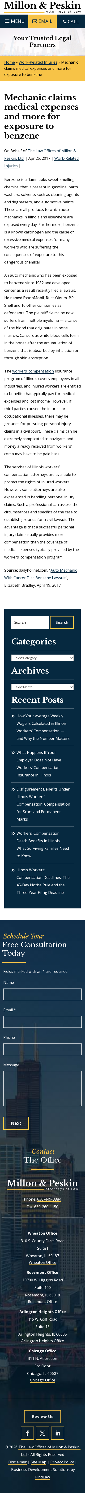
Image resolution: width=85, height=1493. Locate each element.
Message (11, 1064)
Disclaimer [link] (17, 1462)
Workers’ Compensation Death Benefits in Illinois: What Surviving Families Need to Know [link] (43, 844)
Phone (9, 1037)
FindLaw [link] (42, 1477)
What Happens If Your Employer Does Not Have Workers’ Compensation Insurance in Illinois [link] (39, 764)
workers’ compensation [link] (33, 371)
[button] (14, 20)
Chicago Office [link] (42, 1380)
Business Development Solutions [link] (40, 1469)
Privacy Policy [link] (62, 1462)
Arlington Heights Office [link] (42, 1340)
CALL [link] (73, 21)
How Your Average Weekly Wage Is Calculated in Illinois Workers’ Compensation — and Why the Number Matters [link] (43, 727)
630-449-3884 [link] (49, 1199)
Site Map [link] (38, 1462)
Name (8, 982)
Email (9, 1009)
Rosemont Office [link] (42, 1301)
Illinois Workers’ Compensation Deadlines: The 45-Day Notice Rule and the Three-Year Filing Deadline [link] (43, 881)
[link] (42, 7)
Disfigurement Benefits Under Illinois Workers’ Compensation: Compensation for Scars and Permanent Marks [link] (43, 804)
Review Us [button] (42, 1416)
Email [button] (45, 21)
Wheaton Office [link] (42, 1262)
